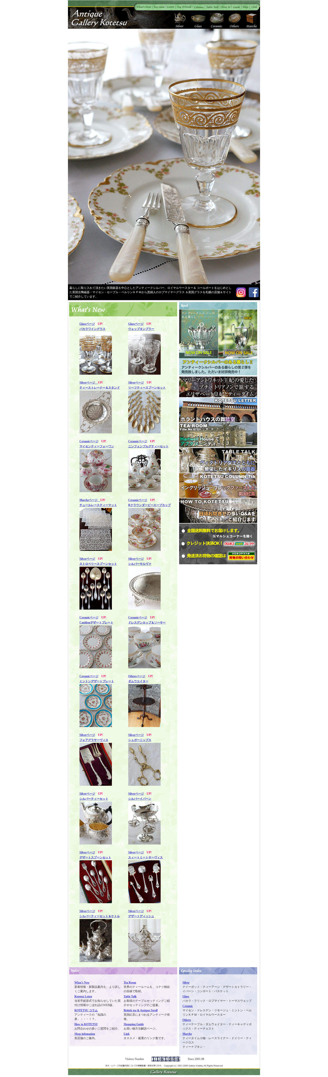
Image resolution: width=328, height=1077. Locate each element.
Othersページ (136, 676)
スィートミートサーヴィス (145, 857)
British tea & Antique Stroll (141, 1010)
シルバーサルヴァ (139, 563)
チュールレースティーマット (98, 505)
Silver (185, 982)
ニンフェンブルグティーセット (148, 446)
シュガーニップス (139, 740)
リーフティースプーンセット (147, 387)
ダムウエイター (138, 681)
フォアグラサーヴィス (93, 740)
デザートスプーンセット (95, 857)
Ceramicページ (88, 441)
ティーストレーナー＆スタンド (99, 387)
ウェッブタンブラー (141, 329)
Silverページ (88, 382)
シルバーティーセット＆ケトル (99, 916)
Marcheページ (89, 500)
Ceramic (187, 1006)
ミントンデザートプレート (96, 681)
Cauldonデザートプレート (96, 622)
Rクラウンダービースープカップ (149, 505)
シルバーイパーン (139, 798)
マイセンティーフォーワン (96, 446)
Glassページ (87, 324)
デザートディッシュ (141, 916)
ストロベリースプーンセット (98, 563)
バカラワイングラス (92, 329)
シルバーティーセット (93, 798)
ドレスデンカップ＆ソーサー (147, 622)
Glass (185, 996)
